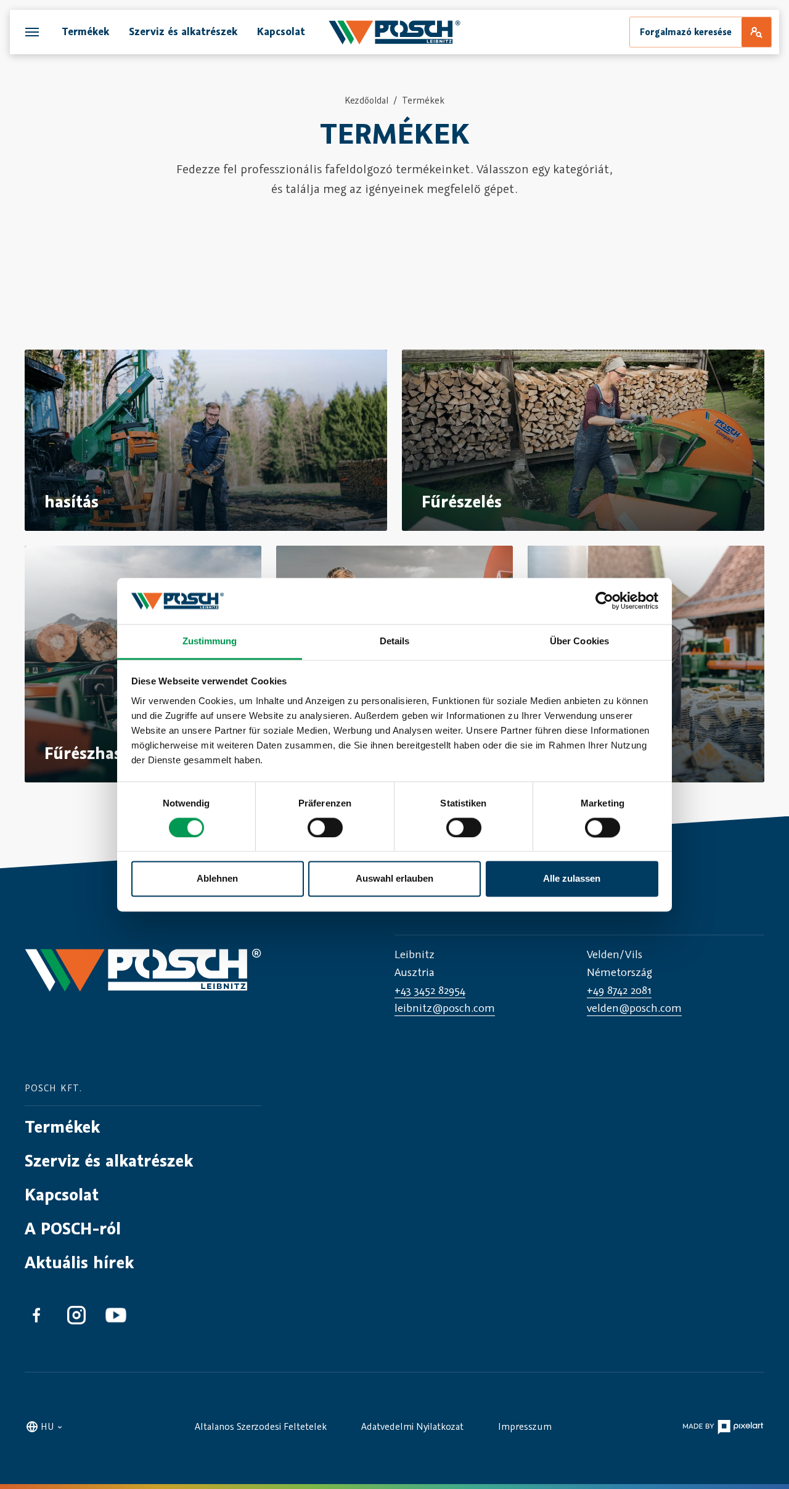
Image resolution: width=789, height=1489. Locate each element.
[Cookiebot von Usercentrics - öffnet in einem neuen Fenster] (604, 600)
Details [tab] (395, 641)
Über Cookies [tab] (579, 641)
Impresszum (525, 1426)
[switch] (325, 827)
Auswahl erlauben (394, 879)
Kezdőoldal (366, 100)
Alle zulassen (571, 879)
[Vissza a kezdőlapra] (143, 981)
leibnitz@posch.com (444, 1008)
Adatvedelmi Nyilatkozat (412, 1426)
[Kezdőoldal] (394, 32)
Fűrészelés (462, 501)
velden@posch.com (634, 1008)
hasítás (71, 501)
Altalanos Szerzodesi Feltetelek (261, 1426)
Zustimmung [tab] (209, 641)
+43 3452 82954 (429, 990)
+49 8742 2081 (619, 990)
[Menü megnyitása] (32, 32)
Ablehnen (217, 879)
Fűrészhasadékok (110, 752)
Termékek (423, 100)
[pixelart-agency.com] (722, 1426)
